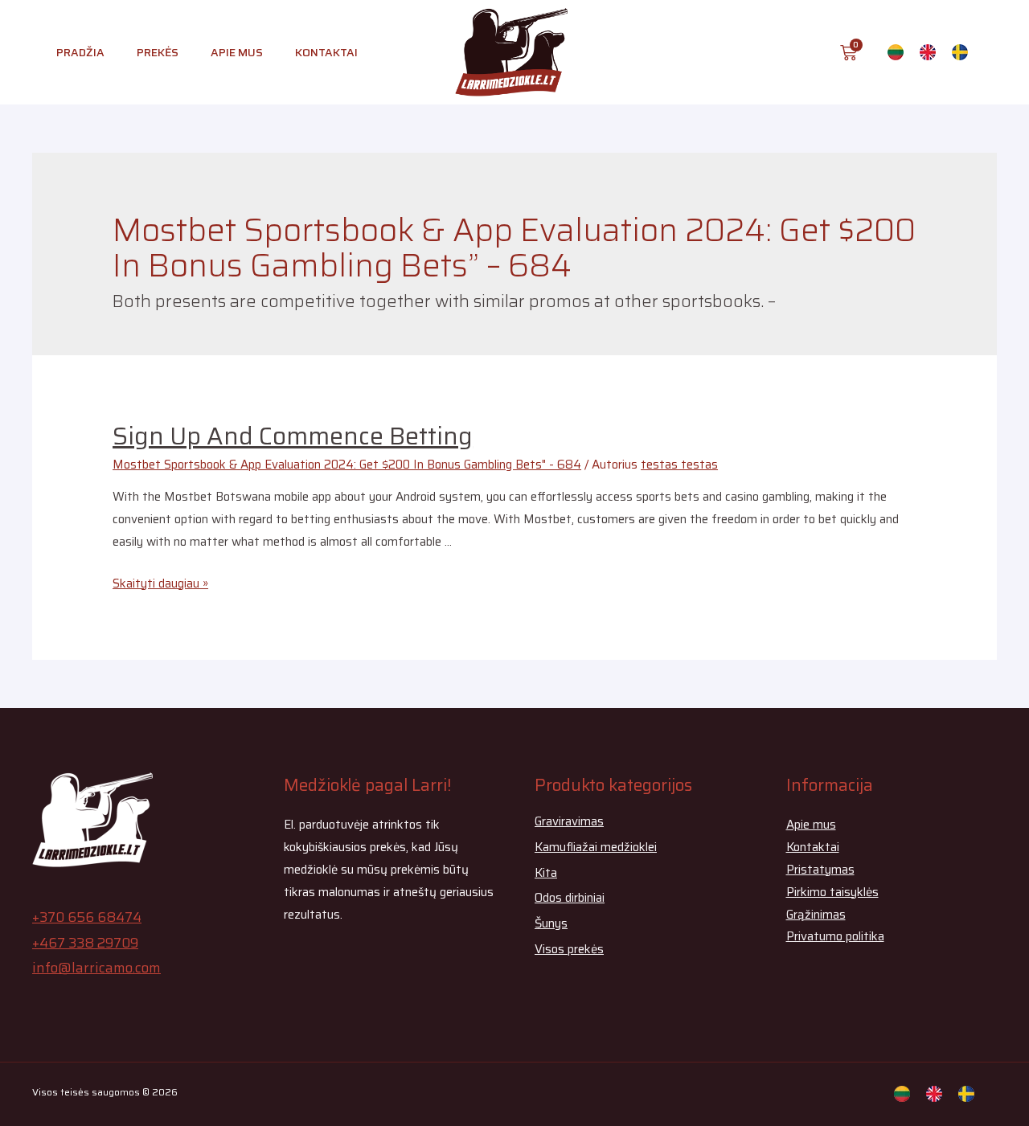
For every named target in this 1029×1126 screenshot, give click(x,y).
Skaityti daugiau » (160, 583)
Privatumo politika (835, 936)
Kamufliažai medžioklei (596, 847)
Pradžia (80, 52)
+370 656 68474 (86, 917)
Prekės (157, 52)
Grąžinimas (816, 914)
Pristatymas (820, 869)
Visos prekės (569, 949)
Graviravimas (569, 821)
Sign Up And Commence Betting (293, 436)
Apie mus (237, 52)
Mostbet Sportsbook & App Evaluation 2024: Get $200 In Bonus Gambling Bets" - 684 (347, 464)
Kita (546, 872)
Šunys (551, 923)
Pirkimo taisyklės (832, 892)
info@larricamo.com (96, 967)
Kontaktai (326, 52)
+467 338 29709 (85, 942)
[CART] (848, 52)
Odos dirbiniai (570, 897)
